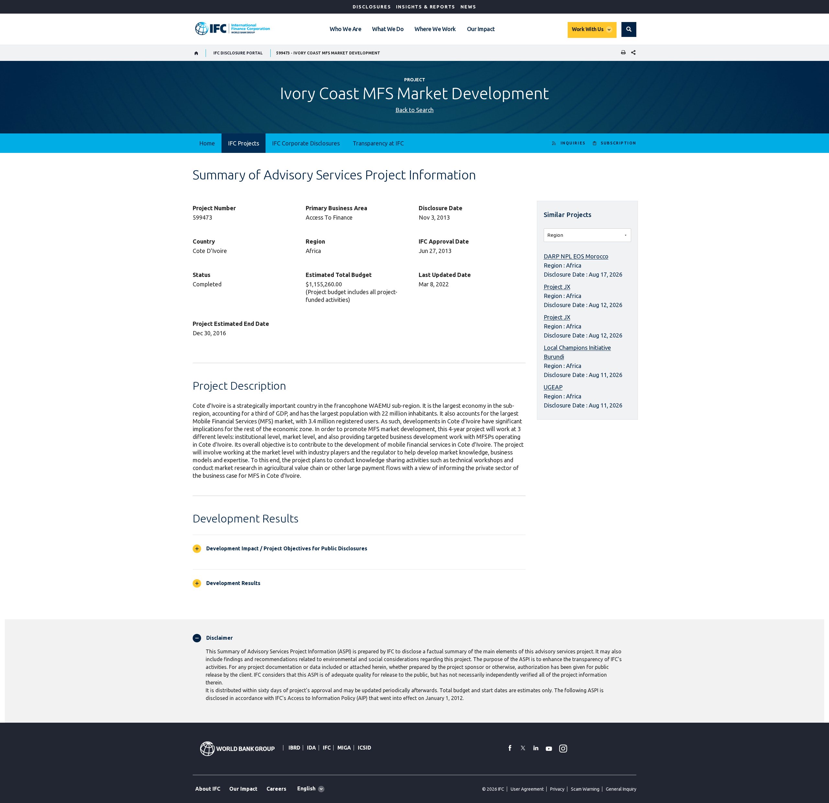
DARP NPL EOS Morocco (576, 256)
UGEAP (553, 387)
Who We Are (345, 29)
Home (207, 143)
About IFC (207, 789)
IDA (311, 748)
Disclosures (372, 6)
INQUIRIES (573, 143)
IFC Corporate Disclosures (306, 143)
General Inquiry (621, 789)
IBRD (294, 748)
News (468, 6)
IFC (327, 748)
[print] (621, 53)
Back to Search (414, 110)
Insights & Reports (425, 6)
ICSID (364, 748)
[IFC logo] (232, 28)
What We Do (387, 29)
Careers (276, 789)
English (306, 788)
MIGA (344, 748)
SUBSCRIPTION (618, 143)
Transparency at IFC (378, 143)
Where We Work (435, 29)
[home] (196, 53)
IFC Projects (243, 143)
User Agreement (527, 789)
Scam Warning (585, 789)
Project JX (557, 286)
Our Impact (481, 29)
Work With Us (587, 29)
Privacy (557, 789)
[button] (628, 29)
